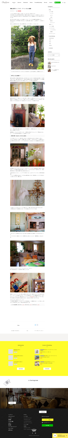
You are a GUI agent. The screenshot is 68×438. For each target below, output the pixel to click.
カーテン (51, 15)
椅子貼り (51, 20)
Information (15, 358)
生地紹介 (51, 31)
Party (50, 43)
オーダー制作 (51, 11)
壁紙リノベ (50, 24)
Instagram (34, 380)
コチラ (23, 304)
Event (50, 41)
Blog (50, 9)
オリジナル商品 (26, 424)
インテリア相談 (51, 26)
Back (27, 330)
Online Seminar (51, 38)
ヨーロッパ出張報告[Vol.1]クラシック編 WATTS (55, 70)
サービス (25, 414)
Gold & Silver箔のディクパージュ (47, 361)
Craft (50, 39)
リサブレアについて (11, 416)
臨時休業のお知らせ (17, 349)
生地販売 (25, 426)
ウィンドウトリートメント (28, 417)
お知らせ (9, 423)
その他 (51, 17)
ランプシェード (52, 22)
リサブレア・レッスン (27, 427)
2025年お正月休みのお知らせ (18, 355)
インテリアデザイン (53, 29)
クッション (51, 13)
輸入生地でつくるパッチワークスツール (48, 355)
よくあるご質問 (10, 421)
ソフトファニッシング (27, 419)
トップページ (10, 414)
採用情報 (9, 419)
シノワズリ (10, 418)
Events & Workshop (52, 36)
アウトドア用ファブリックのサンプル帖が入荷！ (40, 330)
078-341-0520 (13, 399)
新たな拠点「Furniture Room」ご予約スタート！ (17, 330)
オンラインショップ (52, 33)
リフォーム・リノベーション (28, 422)
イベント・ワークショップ (28, 429)
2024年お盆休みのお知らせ (18, 361)
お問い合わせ (10, 430)
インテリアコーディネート (28, 421)
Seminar (50, 45)
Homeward (32, 296)
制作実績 (9, 424)
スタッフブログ (10, 428)
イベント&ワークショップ (12, 426)
